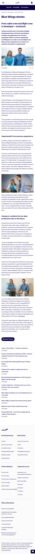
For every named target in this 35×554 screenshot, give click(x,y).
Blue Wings (11, 12)
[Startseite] (17, 3)
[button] (3, 2)
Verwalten (16, 7)
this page (22, 316)
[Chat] (33, 551)
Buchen (9, 7)
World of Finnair (19, 12)
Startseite (3, 12)
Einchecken (24, 7)
